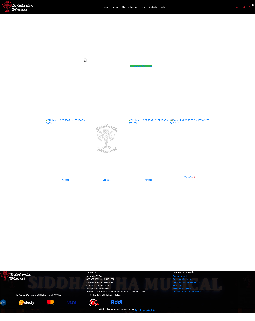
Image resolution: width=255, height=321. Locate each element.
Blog (143, 7)
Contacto (152, 7)
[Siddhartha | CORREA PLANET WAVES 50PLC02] (148, 138)
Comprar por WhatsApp (141, 66)
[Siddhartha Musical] (17, 6)
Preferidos (178, 285)
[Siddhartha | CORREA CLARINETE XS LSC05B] (106, 138)
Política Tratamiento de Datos (187, 291)
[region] (127, 228)
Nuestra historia (129, 7)
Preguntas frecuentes (183, 279)
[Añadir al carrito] (193, 177)
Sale (163, 7)
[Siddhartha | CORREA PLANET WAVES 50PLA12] (189, 138)
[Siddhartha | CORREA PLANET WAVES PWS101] (65, 138)
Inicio (106, 7)
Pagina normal (180, 276)
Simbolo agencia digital (145, 310)
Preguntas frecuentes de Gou (187, 282)
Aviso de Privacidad (182, 288)
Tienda (115, 7)
